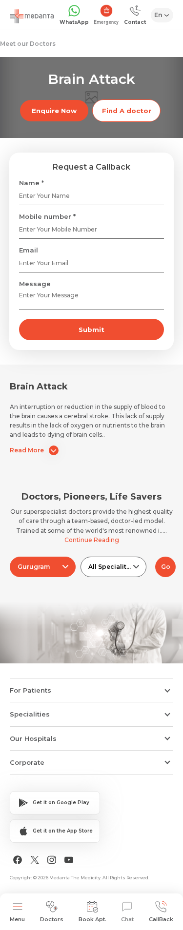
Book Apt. (92, 919)
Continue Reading (91, 539)
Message (35, 284)
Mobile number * (47, 216)
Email (28, 250)
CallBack (161, 919)
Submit (91, 329)
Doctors (51, 919)
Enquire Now (54, 111)
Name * (31, 183)
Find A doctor (126, 111)
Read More (27, 450)
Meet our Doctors (28, 43)
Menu (17, 919)
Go (165, 566)
